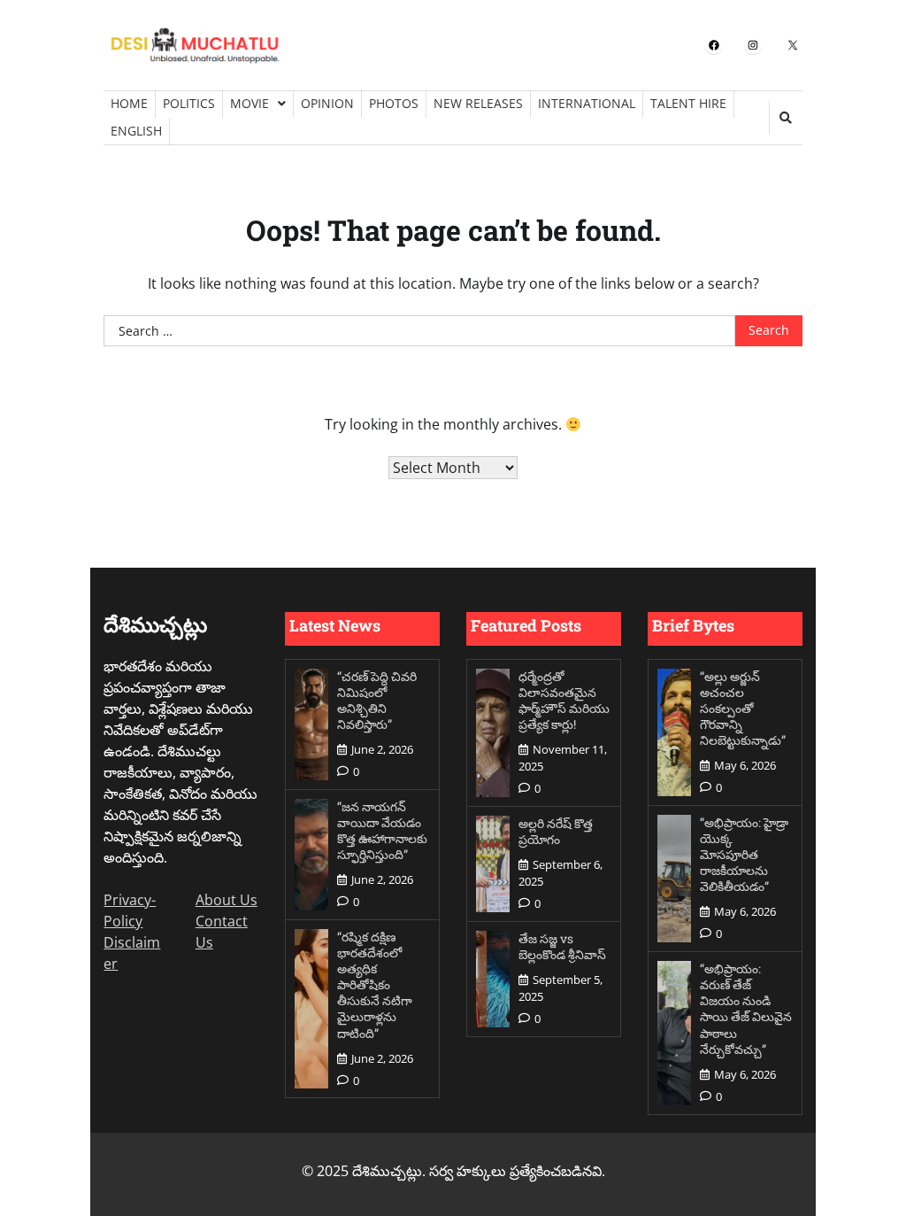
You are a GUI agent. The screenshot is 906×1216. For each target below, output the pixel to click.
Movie (249, 103)
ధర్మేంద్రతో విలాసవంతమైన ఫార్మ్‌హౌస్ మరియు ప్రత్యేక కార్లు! (564, 700)
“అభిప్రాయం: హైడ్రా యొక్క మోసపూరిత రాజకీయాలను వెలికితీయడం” (744, 854)
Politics (189, 103)
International (586, 103)
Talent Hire (688, 103)
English (136, 130)
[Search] (785, 118)
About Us (226, 900)
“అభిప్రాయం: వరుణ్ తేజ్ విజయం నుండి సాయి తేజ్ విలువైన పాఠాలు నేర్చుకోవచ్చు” (746, 1008)
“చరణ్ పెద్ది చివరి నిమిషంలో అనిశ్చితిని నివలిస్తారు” (377, 700)
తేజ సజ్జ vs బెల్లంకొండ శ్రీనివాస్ (562, 946)
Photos (393, 103)
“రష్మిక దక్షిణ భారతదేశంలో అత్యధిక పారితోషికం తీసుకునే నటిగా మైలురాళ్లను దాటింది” (374, 984)
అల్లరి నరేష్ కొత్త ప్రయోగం (555, 831)
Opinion (327, 103)
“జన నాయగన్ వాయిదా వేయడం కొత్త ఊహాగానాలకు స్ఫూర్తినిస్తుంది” (382, 830)
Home (129, 103)
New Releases (478, 103)
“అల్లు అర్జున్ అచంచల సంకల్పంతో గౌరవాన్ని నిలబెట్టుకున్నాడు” (743, 708)
